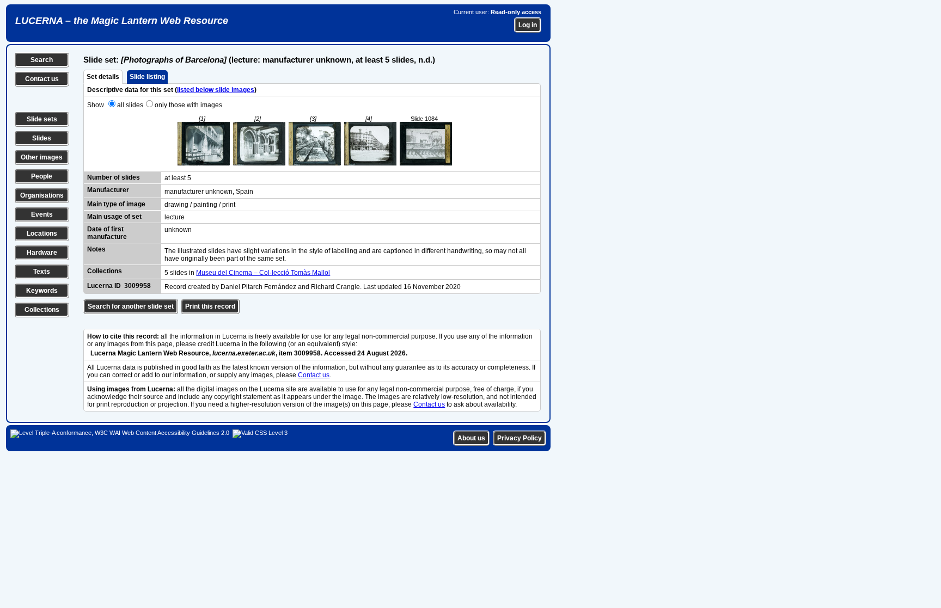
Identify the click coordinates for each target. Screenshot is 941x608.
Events (42, 214)
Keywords (42, 290)
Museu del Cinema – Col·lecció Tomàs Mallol (263, 273)
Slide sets (42, 119)
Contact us (42, 79)
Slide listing (147, 77)
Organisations (42, 195)
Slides (41, 138)
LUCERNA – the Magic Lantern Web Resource (121, 20)
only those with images (188, 105)
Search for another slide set (131, 306)
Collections (42, 310)
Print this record (210, 306)
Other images (42, 157)
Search (41, 60)
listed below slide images (215, 90)
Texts (41, 271)
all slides (130, 105)
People (41, 176)
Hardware (42, 252)
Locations (42, 233)
